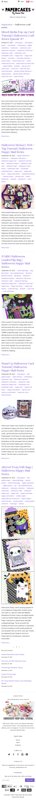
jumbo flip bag (13, 289)
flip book (29, 273)
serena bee (5, 68)
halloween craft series (25, 50)
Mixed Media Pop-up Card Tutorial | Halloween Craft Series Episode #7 (17, 35)
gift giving (17, 276)
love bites (11, 58)
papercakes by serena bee (25, 63)
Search (18, 740)
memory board (8, 176)
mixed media (5, 61)
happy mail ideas (17, 286)
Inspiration (6, 24)
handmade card (20, 53)
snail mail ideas (6, 71)
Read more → (6, 136)
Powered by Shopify (18, 797)
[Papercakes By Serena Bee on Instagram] (22, 755)
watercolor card (6, 76)
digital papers (7, 485)
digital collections (23, 155)
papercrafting (7, 66)
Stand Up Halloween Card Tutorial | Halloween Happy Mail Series (17, 367)
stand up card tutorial (8, 392)
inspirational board (28, 174)
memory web (19, 176)
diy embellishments (17, 273)
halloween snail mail (26, 283)
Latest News (18, 696)
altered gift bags (22, 270)
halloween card (25, 48)
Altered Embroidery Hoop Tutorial (12, 654)
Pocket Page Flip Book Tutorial (12, 667)
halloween (14, 48)
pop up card (26, 390)
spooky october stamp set (22, 71)
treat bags (13, 504)
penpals (17, 66)
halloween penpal (12, 163)
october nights (21, 496)
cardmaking (22, 45)
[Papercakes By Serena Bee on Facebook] (13, 755)
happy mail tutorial (13, 174)
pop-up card (26, 66)
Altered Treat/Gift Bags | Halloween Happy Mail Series (17, 470)
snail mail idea (25, 68)
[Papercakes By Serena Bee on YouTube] (27, 755)
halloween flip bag (21, 281)
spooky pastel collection (21, 74)
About (18, 742)
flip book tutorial (6, 276)
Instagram (18, 745)
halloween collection (8, 50)
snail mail (14, 68)
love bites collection (23, 58)
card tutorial (11, 45)
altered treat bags (14, 483)
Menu (6, 1)
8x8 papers (19, 42)
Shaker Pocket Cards (8, 674)
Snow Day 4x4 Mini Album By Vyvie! (13, 661)
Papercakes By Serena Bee (23, 795)
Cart (22, 1)
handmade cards (7, 55)
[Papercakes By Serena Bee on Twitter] (9, 755)
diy (15, 485)
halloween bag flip (7, 278)
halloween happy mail (8, 161)
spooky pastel (6, 74)
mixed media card (18, 61)
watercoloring (18, 76)
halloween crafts (7, 53)
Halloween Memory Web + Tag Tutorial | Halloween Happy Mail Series (18, 148)
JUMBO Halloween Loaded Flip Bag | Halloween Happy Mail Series (15, 262)
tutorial (21, 504)
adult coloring (17, 377)
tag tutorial (21, 179)
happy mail (18, 55)
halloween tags (11, 166)
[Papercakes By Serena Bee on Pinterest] (18, 755)
